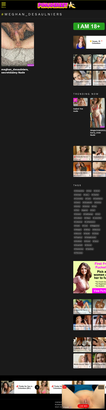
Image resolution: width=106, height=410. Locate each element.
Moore (78, 233)
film (77, 210)
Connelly (79, 199)
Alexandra (80, 191)
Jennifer (98, 218)
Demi (78, 202)
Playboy (79, 237)
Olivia (96, 233)
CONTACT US (60, 402)
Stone (89, 245)
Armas (78, 195)
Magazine (95, 226)
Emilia (98, 202)
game (85, 210)
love (85, 226)
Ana (89, 191)
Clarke (95, 195)
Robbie (78, 241)
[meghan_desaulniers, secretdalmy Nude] (17, 44)
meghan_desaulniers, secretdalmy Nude (14, 71)
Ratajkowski (91, 237)
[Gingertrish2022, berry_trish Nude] (97, 113)
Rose (88, 241)
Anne (97, 191)
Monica (97, 230)
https (88, 218)
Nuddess (58, 404)
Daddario (98, 199)
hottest (79, 218)
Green (78, 214)
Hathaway (89, 214)
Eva (95, 206)
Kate (78, 226)
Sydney (90, 249)
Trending (75, 100)
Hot (98, 214)
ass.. (87, 195)
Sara (96, 241)
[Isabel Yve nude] (80, 102)
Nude (87, 233)
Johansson (90, 222)
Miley (88, 230)
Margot (78, 230)
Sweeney (79, 249)
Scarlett (79, 245)
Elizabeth (88, 202)
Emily (78, 206)
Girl (93, 210)
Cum (88, 199)
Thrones (79, 253)
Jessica (79, 222)
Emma (86, 206)
